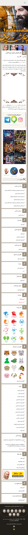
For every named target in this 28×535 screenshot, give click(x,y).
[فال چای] (20, 159)
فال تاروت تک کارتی (20, 399)
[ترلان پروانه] (14, 48)
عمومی (18, 179)
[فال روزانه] (8, 136)
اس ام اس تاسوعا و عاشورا (19, 199)
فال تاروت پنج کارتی (20, 409)
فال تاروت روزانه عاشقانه (19, 424)
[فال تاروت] (20, 136)
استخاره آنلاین (21, 215)
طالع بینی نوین (21, 491)
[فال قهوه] (20, 147)
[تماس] (8, 511)
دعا (23, 271)
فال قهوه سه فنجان (20, 237)
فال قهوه (22, 234)
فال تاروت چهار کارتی (20, 406)
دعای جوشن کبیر (20, 268)
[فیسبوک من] (15, 511)
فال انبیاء (22, 224)
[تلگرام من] (19, 511)
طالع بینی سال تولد (20, 381)
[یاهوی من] (23, 511)
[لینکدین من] (10, 514)
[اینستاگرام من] (12, 511)
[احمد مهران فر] (22, 48)
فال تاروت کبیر (21, 393)
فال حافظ (22, 458)
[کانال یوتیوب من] (14, 514)
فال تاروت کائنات (20, 396)
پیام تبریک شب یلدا (20, 467)
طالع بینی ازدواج (21, 259)
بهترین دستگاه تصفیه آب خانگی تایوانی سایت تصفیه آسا (14, 440)
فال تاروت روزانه (20, 390)
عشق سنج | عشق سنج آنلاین (15, 17)
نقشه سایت (9, 524)
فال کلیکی (22, 280)
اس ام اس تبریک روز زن (19, 193)
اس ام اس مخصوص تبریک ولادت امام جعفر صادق (14, 190)
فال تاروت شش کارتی (19, 412)
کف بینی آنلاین (21, 249)
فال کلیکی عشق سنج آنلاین (13, 52)
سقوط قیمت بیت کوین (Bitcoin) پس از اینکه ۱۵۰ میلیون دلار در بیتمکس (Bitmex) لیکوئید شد (15, 445)
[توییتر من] (4, 511)
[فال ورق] (8, 159)
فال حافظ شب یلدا (20, 464)
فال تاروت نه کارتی (20, 415)
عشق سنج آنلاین (21, 290)
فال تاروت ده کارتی (20, 418)
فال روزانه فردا (21, 500)
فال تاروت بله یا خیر (20, 427)
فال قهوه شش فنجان (20, 240)
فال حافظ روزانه (21, 461)
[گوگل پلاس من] (17, 514)
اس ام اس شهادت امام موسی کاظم (17, 196)
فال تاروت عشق (14, 105)
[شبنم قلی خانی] (6, 48)
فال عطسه (22, 488)
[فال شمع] (8, 147)
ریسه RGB (22, 299)
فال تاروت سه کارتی (20, 403)
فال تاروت (21, 62)
